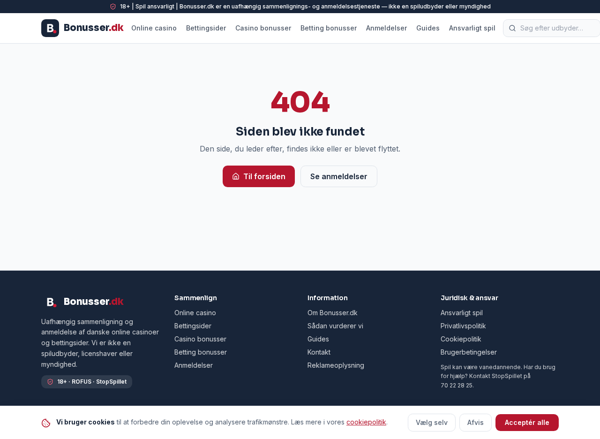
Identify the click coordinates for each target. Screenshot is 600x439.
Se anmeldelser (339, 176)
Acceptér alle (527, 422)
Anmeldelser (386, 28)
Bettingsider (206, 28)
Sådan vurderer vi (335, 326)
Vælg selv (432, 422)
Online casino (154, 28)
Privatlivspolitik (463, 326)
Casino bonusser (263, 28)
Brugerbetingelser (469, 352)
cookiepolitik (366, 422)
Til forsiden (264, 176)
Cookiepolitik (461, 339)
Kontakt (319, 352)
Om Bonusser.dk (333, 313)
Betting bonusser (328, 28)
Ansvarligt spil (472, 28)
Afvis (475, 422)
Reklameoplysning (336, 365)
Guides (428, 28)
